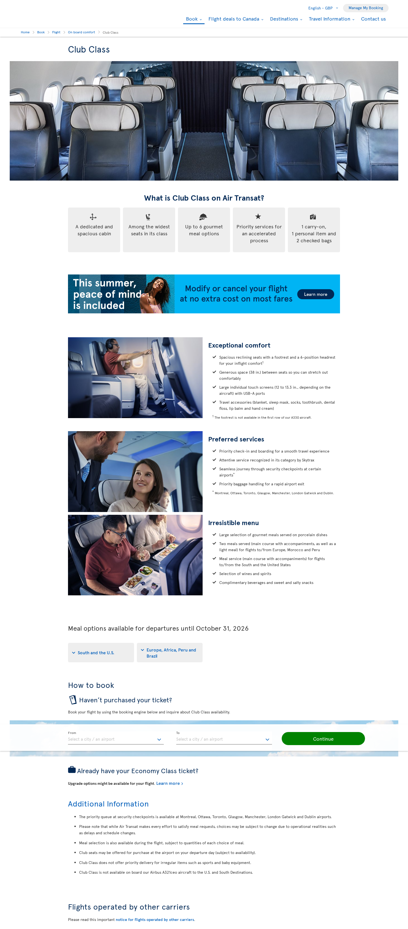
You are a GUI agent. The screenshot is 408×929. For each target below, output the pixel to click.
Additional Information (108, 803)
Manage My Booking (366, 7)
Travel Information (329, 18)
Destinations (283, 18)
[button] (323, 738)
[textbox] (116, 738)
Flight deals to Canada (233, 18)
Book (191, 19)
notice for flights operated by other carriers (155, 919)
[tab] (101, 652)
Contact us (373, 18)
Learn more (168, 783)
